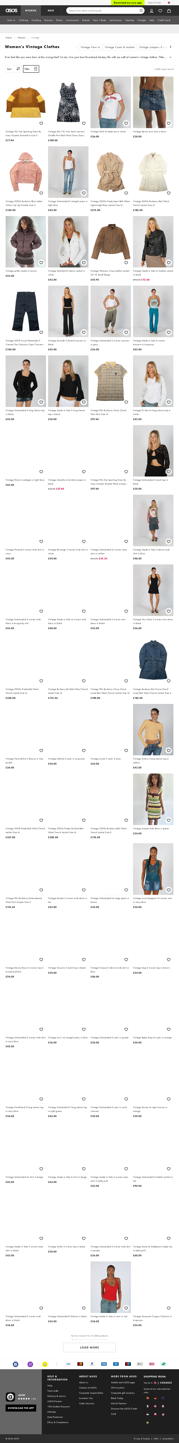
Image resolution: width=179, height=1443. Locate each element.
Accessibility (167, 1438)
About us (83, 1382)
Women (22, 37)
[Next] (170, 47)
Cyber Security (86, 1403)
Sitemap (51, 1411)
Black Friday (117, 1398)
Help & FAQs (154, 2)
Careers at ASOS (87, 1387)
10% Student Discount (58, 1406)
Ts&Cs (156, 1438)
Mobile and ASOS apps (123, 1382)
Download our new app (128, 2)
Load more (89, 1347)
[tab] (11, 20)
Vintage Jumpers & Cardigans (157, 47)
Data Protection (55, 1417)
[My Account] (151, 10)
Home (9, 37)
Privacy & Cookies (142, 1438)
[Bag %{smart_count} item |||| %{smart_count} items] (169, 10)
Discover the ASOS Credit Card (124, 1411)
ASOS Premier (54, 1401)
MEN (51, 10)
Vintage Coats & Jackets (120, 47)
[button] (147, 1398)
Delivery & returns (56, 1396)
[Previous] (76, 47)
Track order (53, 1390)
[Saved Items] (160, 10)
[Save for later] (41, 123)
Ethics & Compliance (57, 1422)
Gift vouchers (117, 1387)
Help (49, 1385)
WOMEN (31, 10)
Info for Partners (119, 1403)
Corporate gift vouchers (123, 1392)
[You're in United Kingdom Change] (169, 2)
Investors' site (86, 1398)
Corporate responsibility (91, 1392)
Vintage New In (90, 47)
